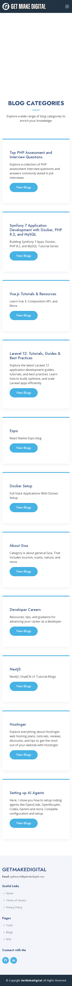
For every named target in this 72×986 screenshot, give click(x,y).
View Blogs (23, 187)
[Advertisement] (36, 51)
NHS (8, 939)
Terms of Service (16, 900)
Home (9, 893)
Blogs (9, 932)
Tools (9, 925)
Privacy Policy (14, 907)
